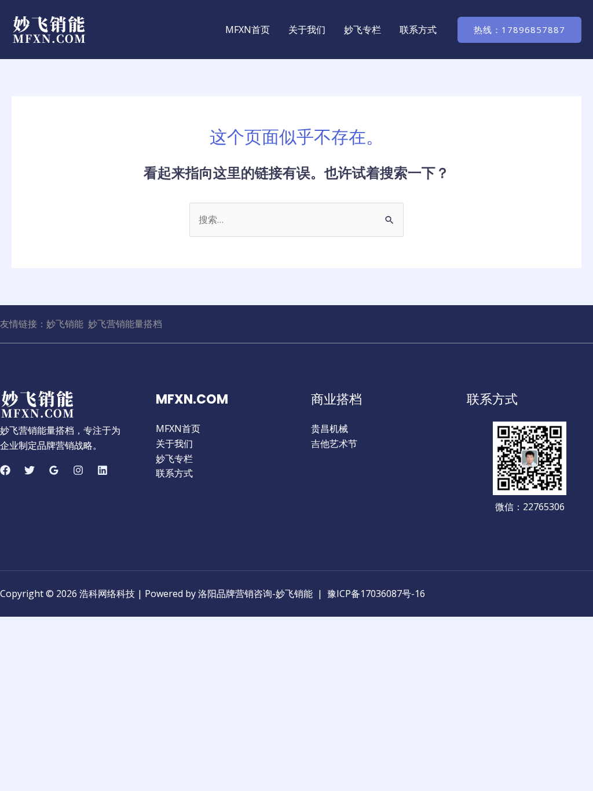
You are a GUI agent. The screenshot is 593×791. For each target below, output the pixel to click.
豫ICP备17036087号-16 (376, 593)
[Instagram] (78, 470)
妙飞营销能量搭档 (125, 323)
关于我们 (306, 29)
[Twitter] (29, 470)
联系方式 (418, 29)
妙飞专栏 (362, 29)
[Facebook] (5, 470)
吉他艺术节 (334, 443)
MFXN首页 (247, 29)
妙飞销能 (64, 323)
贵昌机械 (329, 428)
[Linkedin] (102, 470)
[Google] (54, 470)
